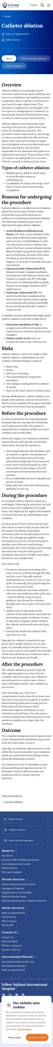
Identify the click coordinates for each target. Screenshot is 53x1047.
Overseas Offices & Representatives (20, 859)
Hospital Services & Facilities (17, 892)
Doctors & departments (34, 58)
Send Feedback (10, 941)
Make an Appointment (17, 33)
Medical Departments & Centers (19, 884)
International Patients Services (18, 961)
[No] (48, 996)
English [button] (33, 5)
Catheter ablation (13, 801)
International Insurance (14, 965)
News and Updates (11, 872)
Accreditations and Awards (16, 863)
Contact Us (7, 937)
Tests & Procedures (12, 795)
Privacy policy (14, 1037)
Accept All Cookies (37, 1037)
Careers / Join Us (11, 949)
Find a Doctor (9, 916)
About (9, 58)
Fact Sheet (7, 855)
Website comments (12, 945)
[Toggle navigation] (48, 5)
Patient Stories (9, 867)
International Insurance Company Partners (24, 900)
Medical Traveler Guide (14, 896)
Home (7, 16)
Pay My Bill (7, 925)
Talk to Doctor (13, 39)
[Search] (42, 5)
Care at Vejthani (14, 65)
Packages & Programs (13, 888)
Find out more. (25, 1029)
